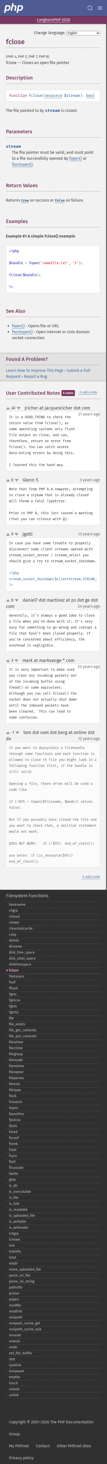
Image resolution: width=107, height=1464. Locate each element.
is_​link (14, 1204)
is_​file (13, 1198)
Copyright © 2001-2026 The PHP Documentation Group (51, 1428)
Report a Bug (35, 376)
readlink (15, 1311)
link (12, 1245)
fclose (14, 970)
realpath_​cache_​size (25, 1329)
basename (17, 904)
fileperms (16, 1078)
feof (12, 982)
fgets (13, 1006)
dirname (15, 946)
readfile (15, 1305)
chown (14, 922)
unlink (14, 1395)
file (11, 1018)
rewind (14, 1341)
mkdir (13, 1263)
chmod (14, 916)
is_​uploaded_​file (22, 1216)
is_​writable (17, 1222)
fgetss (14, 1012)
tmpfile (14, 1377)
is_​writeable (18, 1227)
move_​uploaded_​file (25, 1269)
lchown (14, 1239)
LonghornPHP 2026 (53, 19)
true (25, 200)
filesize (14, 1084)
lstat (12, 1257)
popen (14, 1299)
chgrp (13, 910)
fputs (13, 1126)
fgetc (13, 994)
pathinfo (15, 1287)
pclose (14, 1293)
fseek (13, 1144)
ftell (12, 1162)
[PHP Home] (14, 8)
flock (12, 1096)
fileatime (16, 1042)
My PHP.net (19, 1446)
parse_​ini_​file (19, 1275)
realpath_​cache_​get (24, 1323)
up (9, 408)
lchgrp (14, 1233)
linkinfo (15, 1251)
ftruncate (16, 1168)
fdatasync (17, 976)
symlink (15, 1365)
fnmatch (15, 1102)
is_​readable (18, 1210)
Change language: (49, 32)
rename (15, 1335)
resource (53, 95)
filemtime (16, 1066)
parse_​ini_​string (21, 1281)
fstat (12, 1150)
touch (13, 1383)
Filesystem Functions (27, 895)
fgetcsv (14, 1000)
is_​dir (13, 1186)
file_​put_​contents (23, 1036)
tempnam (16, 1371)
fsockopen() (22, 164)
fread (13, 1132)
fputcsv (15, 1120)
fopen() (75, 158)
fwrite (13, 1174)
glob (12, 1180)
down (19, 408)
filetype (15, 1090)
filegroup (16, 1054)
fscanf (14, 1138)
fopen (13, 1108)
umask (14, 1389)
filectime (16, 1048)
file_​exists (17, 1024)
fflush (13, 988)
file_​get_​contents (22, 1030)
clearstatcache (21, 928)
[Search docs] (90, 8)
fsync (13, 1156)
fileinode (16, 1060)
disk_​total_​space (22, 958)
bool (90, 95)
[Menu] (100, 8)
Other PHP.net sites (74, 1446)
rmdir (13, 1347)
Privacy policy (21, 1458)
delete (14, 940)
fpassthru (16, 1114)
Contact (43, 1446)
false (60, 200)
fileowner (16, 1072)
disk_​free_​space (22, 952)
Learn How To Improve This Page (34, 370)
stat (12, 1359)
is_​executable (20, 1192)
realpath (15, 1317)
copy (12, 934)
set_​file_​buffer (20, 1353)
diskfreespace (20, 964)
